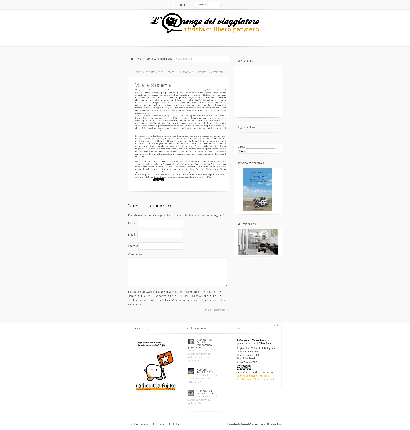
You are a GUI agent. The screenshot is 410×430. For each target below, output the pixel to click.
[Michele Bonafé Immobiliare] (258, 254)
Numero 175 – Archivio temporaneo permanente (201, 343)
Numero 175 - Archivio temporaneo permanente (200, 357)
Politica (202, 72)
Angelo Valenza (250, 423)
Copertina (193, 353)
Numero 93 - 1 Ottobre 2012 (158, 58)
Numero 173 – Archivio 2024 (205, 392)
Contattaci (174, 424)
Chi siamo (158, 424)
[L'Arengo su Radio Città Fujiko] (155, 390)
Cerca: (241, 146)
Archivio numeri (139, 424)
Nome (133, 223)
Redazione (204, 350)
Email (132, 234)
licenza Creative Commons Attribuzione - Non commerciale (256, 377)
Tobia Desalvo (152, 72)
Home (138, 58)
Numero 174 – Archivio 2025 (205, 371)
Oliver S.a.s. (276, 423)
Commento (135, 254)
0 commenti (216, 72)
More (277, 325)
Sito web (133, 246)
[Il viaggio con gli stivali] (257, 210)
